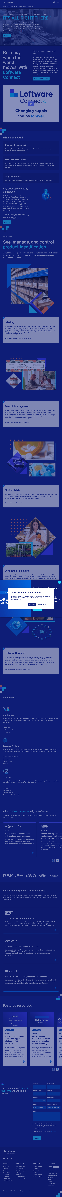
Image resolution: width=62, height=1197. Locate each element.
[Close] (59, 582)
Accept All (32, 604)
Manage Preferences (43, 604)
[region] (31, 598)
